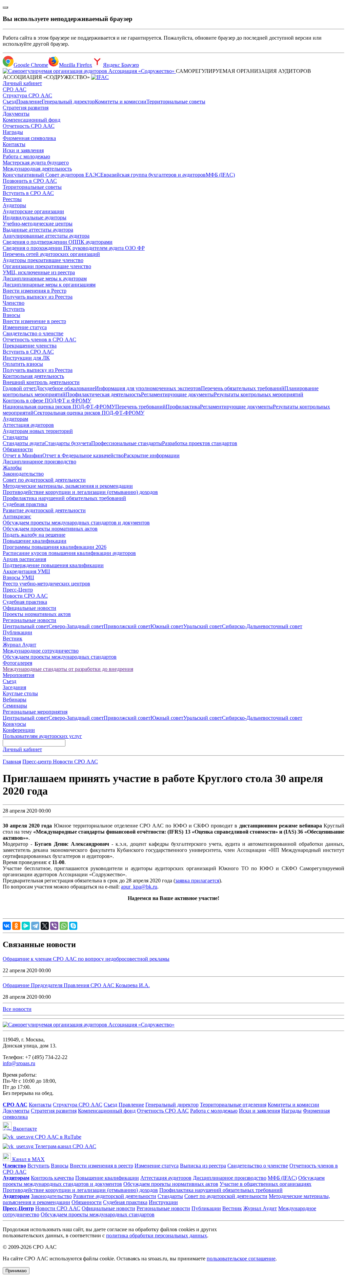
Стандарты (15, 437)
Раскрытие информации (152, 455)
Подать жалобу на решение (34, 535)
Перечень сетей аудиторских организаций (51, 254)
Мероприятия (18, 675)
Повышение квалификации (34, 541)
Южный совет (166, 626)
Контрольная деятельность (33, 376)
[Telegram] (35, 926)
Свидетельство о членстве (33, 333)
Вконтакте (24, 1129)
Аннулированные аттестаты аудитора (46, 236)
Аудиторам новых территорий (38, 431)
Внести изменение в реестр (34, 321)
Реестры (12, 199)
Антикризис (17, 516)
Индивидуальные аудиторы (34, 217)
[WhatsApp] (64, 926)
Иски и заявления (23, 150)
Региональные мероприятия (35, 712)
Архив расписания (24, 559)
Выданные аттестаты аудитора (38, 230)
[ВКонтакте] (7, 926)
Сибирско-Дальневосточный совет (262, 626)
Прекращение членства (30, 345)
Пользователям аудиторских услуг (42, 736)
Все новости (17, 1009)
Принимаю (16, 1270)
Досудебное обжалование (65, 388)
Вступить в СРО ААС (28, 193)
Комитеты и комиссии (120, 101)
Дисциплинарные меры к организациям (49, 284)
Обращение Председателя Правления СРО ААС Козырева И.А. (76, 985)
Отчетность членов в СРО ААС (39, 339)
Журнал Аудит (19, 644)
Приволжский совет (127, 626)
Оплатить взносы (23, 364)
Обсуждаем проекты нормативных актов (50, 529)
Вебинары (14, 699)
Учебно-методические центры (38, 223)
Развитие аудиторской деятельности (44, 510)
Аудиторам (15, 419)
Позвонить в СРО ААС (30, 181)
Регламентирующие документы (177, 394)
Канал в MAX (28, 1159)
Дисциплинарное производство (39, 461)
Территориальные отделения (233, 1105)
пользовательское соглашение (241, 1258)
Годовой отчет (19, 388)
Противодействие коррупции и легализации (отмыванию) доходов (80, 492)
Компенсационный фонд (31, 120)
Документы (16, 114)
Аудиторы (14, 205)
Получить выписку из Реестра (38, 297)
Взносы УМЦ (18, 577)
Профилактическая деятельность (103, 394)
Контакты (14, 144)
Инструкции (163, 1202)
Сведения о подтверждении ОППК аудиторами (58, 242)
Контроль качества (52, 1178)
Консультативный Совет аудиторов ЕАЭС (51, 175)
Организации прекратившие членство (47, 266)
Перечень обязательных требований (242, 388)
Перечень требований (140, 407)
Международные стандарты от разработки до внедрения (68, 669)
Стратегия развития (25, 108)
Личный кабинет (22, 83)
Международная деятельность (37, 169)
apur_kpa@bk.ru (139, 887)
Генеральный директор (68, 101)
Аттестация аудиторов (28, 425)
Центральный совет (25, 626)
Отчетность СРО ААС (29, 126)
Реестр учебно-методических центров (46, 583)
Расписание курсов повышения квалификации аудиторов (69, 553)
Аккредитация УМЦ (26, 571)
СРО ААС (14, 89)
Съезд (9, 101)
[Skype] (73, 926)
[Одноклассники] (16, 926)
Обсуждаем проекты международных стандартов (60, 657)
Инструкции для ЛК (26, 358)
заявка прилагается (197, 880)
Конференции (19, 730)
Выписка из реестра (203, 1166)
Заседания (14, 687)
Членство (13, 303)
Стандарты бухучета (67, 443)
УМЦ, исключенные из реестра (39, 272)
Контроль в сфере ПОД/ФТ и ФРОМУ (47, 400)
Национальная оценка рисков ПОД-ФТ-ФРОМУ (59, 407)
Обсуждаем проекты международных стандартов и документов (76, 522)
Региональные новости (29, 620)
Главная (12, 761)
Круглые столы (20, 693)
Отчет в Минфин (22, 455)
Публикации (17, 632)
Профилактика (183, 407)
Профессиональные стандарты (126, 443)
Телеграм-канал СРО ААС (65, 1146)
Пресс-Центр (18, 590)
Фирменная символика (29, 138)
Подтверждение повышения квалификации (53, 565)
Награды (13, 132)
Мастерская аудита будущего (36, 162)
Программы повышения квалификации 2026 (54, 547)
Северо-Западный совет (76, 626)
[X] (45, 926)
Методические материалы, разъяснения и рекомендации (68, 486)
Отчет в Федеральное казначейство (83, 455)
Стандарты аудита (23, 443)
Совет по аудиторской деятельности (44, 480)
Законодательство (23, 474)
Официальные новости (29, 608)
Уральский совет (202, 626)
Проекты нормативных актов (37, 614)
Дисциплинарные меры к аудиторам (45, 278)
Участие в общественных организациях (265, 1184)
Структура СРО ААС (27, 95)
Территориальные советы (175, 101)
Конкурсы (14, 724)
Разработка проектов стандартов (199, 443)
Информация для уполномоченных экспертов (148, 388)
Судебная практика (25, 504)
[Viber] (54, 926)
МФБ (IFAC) (220, 175)
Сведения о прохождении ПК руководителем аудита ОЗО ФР (74, 248)
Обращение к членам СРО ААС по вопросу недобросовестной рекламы (86, 959)
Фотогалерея (17, 663)
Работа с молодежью (26, 156)
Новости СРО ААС (25, 596)
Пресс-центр (37, 761)
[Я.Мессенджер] (26, 926)
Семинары (15, 706)
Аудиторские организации (33, 211)
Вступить (14, 309)
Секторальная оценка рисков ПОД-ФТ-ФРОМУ (89, 413)
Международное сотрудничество (41, 651)
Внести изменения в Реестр (34, 291)
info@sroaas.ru (19, 1063)
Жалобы (12, 468)
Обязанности (18, 449)
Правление (29, 101)
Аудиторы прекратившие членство (43, 260)
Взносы (11, 315)
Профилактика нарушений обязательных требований (64, 498)
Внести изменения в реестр (101, 1166)
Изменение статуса (25, 327)
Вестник (12, 638)
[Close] (5, 7)
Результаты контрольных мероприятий (258, 394)
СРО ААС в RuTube (57, 1137)
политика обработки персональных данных (156, 1235)
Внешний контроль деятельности (41, 382)
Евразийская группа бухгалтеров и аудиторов (153, 175)
